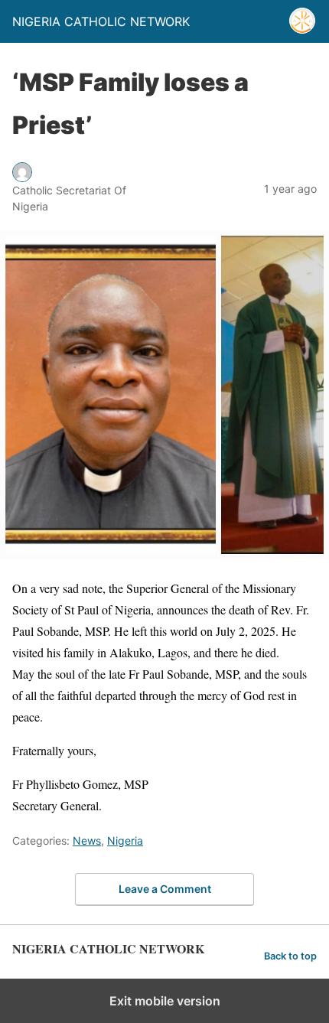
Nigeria (125, 840)
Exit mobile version (164, 1000)
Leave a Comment (165, 888)
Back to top (290, 956)
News (87, 840)
